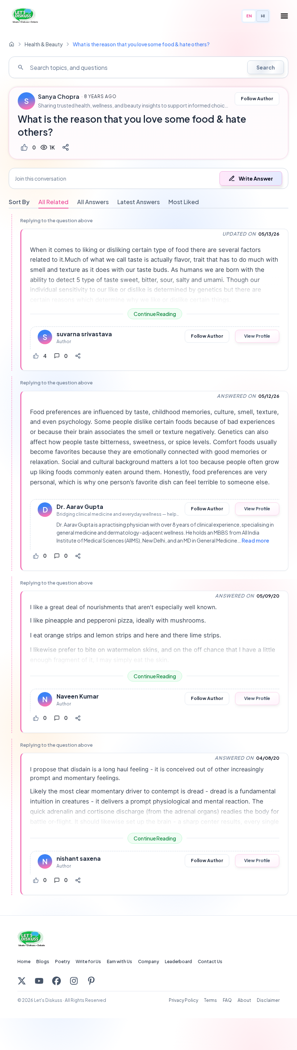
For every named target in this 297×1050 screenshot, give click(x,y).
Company (148, 961)
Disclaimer (268, 1000)
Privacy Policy (183, 1000)
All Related (53, 202)
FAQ (227, 1000)
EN (249, 15)
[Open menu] (284, 15)
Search (265, 67)
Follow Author (257, 98)
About (244, 1000)
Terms (210, 1000)
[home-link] (11, 44)
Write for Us (88, 961)
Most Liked (183, 202)
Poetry (62, 961)
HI (263, 15)
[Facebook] (56, 981)
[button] (148, 178)
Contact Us (210, 961)
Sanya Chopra (58, 96)
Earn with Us (119, 961)
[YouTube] (39, 981)
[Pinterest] (91, 981)
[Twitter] (21, 981)
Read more (255, 540)
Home (23, 961)
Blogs (42, 961)
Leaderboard (178, 961)
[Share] (65, 147)
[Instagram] (74, 981)
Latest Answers (138, 202)
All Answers (93, 202)
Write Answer (256, 178)
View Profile (257, 336)
